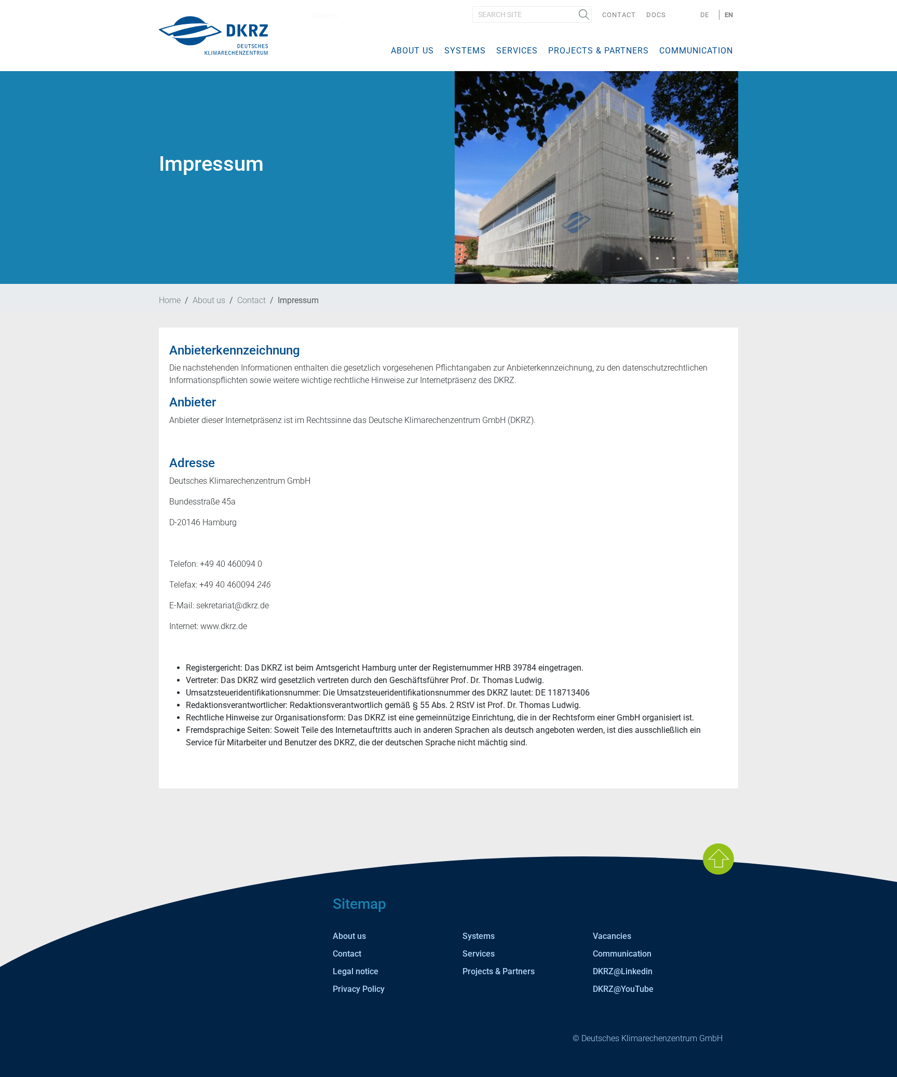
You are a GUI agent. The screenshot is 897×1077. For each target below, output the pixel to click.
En (729, 15)
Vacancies (612, 936)
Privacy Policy (359, 989)
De (704, 15)
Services (517, 51)
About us (412, 51)
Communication (696, 51)
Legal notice (355, 971)
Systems (465, 51)
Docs (656, 15)
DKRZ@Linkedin (623, 971)
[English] (213, 35)
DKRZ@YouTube (623, 989)
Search (584, 14)
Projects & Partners (598, 51)
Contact (619, 15)
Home (170, 300)
